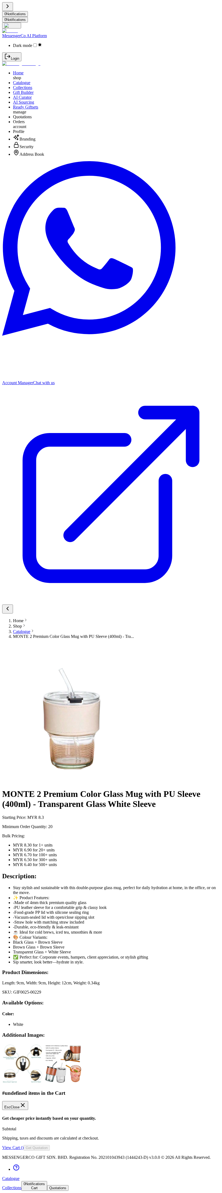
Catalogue (21, 82)
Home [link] (18, 620)
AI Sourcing (23, 102)
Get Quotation (37, 1148)
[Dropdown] (11, 25)
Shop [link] (17, 626)
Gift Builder (23, 92)
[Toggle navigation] (7, 6)
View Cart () (13, 1147)
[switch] (35, 45)
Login (15, 58)
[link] (21, 631)
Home (18, 73)
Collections (22, 87)
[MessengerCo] (21, 63)
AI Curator (22, 97)
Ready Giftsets (25, 107)
